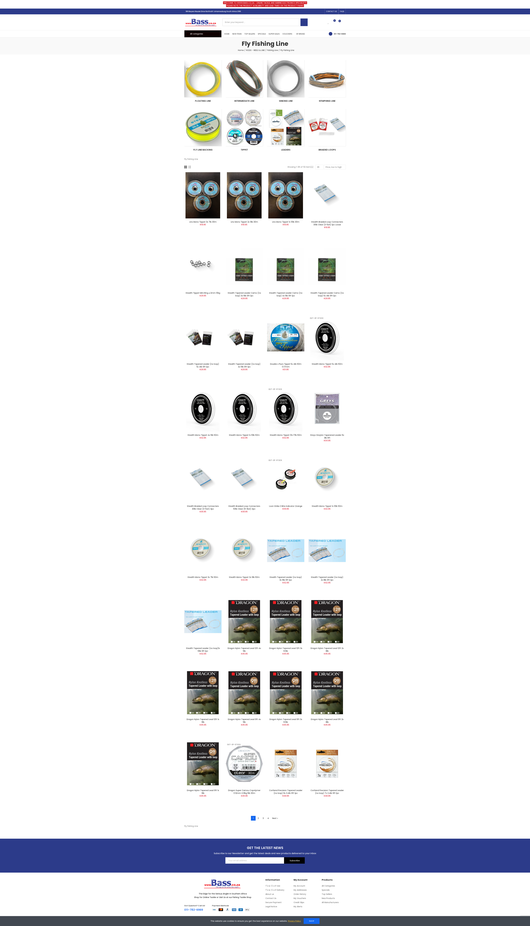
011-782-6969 (340, 34)
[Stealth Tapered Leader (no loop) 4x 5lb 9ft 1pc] (244, 337)
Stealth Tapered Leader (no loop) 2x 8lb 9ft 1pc (327, 578)
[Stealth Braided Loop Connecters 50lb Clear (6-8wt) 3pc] (244, 479)
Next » (275, 818)
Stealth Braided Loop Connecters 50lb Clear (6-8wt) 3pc (244, 507)
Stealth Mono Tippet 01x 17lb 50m (286, 435)
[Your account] (344, 22)
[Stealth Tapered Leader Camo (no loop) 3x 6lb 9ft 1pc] (244, 266)
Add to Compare (215, 177)
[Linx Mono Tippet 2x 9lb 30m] (244, 195)
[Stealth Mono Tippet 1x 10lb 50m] (244, 408)
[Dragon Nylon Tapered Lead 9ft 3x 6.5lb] (285, 693)
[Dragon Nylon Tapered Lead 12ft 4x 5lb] (244, 622)
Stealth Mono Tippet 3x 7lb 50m (203, 577)
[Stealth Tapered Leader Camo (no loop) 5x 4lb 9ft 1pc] (327, 266)
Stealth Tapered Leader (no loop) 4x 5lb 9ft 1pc (244, 365)
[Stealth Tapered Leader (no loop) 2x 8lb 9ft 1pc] (327, 551)
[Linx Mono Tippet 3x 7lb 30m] (203, 195)
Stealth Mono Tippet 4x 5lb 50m (203, 435)
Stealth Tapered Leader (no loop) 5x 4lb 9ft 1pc (203, 365)
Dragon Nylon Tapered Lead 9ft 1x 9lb (203, 792)
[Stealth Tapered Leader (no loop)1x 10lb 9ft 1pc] (203, 622)
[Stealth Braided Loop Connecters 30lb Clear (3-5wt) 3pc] (203, 479)
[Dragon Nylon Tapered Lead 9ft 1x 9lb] (203, 764)
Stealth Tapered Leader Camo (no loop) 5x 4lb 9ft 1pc (327, 294)
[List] (189, 167)
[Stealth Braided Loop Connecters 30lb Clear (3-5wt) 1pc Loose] (327, 195)
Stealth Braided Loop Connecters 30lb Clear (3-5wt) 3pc (203, 507)
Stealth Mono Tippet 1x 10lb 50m (244, 435)
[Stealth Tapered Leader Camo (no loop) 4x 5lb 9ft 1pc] (285, 266)
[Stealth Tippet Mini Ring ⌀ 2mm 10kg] (203, 266)
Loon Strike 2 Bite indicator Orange (285, 506)
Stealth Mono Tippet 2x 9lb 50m (244, 577)
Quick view (215, 188)
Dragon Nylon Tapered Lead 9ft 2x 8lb (327, 720)
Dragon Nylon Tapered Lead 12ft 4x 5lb (244, 649)
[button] (331, 11)
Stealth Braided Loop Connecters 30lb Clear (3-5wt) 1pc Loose (327, 223)
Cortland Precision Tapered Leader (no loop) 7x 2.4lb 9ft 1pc (327, 792)
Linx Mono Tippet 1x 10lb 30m (285, 221)
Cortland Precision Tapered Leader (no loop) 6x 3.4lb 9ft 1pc (285, 792)
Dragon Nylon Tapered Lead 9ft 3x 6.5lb (285, 720)
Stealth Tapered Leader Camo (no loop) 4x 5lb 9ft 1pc (285, 294)
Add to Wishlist (215, 182)
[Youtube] (322, 11)
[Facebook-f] (313, 11)
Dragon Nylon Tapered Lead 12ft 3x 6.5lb (285, 649)
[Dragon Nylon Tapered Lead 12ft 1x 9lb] (203, 693)
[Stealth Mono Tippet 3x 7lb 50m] (203, 551)
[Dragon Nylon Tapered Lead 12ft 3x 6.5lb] (285, 622)
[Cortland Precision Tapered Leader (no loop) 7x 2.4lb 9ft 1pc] (327, 764)
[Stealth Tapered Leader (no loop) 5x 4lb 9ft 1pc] (203, 337)
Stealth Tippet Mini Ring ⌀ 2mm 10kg (203, 293)
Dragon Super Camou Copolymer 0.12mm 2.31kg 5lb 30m (244, 792)
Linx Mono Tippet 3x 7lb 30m (203, 221)
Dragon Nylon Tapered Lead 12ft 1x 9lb (203, 720)
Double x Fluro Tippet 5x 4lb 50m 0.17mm (285, 365)
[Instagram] (317, 11)
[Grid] (185, 167)
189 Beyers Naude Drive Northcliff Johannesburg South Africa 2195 (213, 11)
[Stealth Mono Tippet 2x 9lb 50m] (244, 551)
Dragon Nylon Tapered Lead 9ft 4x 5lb (244, 720)
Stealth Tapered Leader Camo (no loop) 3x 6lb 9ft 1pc (244, 294)
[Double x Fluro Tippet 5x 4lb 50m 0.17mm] (285, 337)
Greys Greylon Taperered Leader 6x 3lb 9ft (327, 436)
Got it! (311, 921)
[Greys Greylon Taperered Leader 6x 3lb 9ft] (327, 408)
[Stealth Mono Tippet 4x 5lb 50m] (203, 408)
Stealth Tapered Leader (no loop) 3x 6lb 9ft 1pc (286, 578)
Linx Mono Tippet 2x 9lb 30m (244, 221)
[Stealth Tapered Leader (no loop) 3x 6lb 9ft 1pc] (285, 551)
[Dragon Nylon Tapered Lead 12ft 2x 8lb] (327, 622)
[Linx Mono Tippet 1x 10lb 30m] (285, 195)
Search (304, 22)
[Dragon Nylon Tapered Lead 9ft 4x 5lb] (244, 693)
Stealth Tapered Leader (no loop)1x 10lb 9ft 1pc (203, 649)
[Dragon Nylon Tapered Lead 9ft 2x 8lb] (327, 693)
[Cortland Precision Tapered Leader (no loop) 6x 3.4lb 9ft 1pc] (285, 764)
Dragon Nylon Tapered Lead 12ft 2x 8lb (327, 649)
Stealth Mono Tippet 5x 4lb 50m (327, 364)
